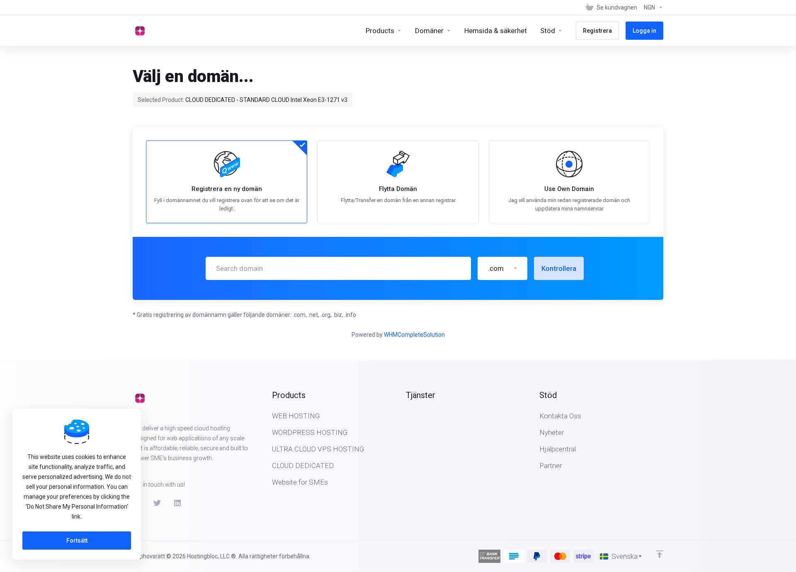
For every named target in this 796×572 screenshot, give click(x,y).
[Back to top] (659, 554)
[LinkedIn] (177, 503)
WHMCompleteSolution (414, 334)
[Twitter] (157, 503)
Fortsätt (76, 540)
